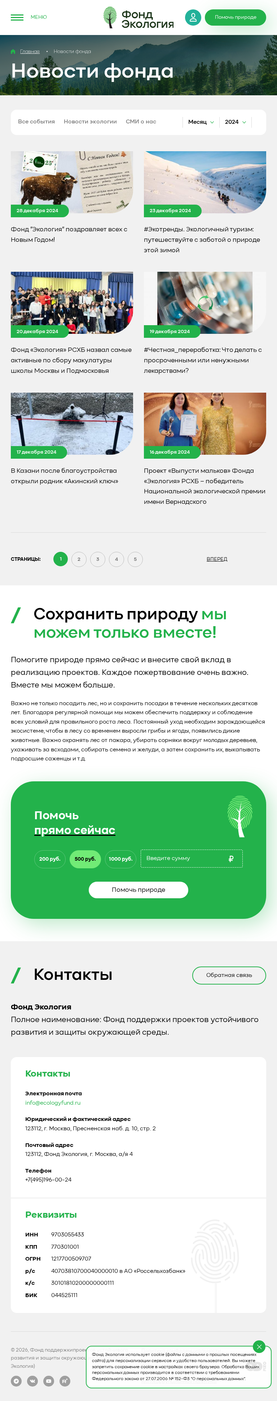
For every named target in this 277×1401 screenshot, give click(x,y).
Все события (36, 122)
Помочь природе (138, 890)
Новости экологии (90, 122)
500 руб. (85, 859)
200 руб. (50, 859)
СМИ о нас (141, 122)
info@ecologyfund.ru (52, 1103)
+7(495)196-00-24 (48, 1180)
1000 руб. (121, 859)
